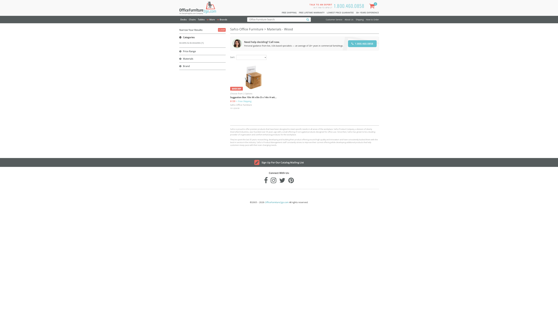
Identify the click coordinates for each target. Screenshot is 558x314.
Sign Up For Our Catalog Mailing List (283, 162)
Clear (222, 30)
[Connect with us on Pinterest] (291, 180)
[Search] (308, 19)
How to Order (372, 19)
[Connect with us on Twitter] (282, 180)
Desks (183, 19)
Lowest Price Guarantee (340, 12)
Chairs (192, 19)
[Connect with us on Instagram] (274, 180)
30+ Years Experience (367, 12)
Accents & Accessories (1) (191, 42)
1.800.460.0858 (349, 5)
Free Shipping (289, 12)
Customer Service (334, 19)
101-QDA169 (234, 108)
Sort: (232, 57)
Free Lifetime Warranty (311, 12)
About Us (349, 19)
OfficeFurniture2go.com (277, 202)
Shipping (360, 19)
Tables (201, 19)
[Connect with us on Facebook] (266, 180)
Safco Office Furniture (241, 104)
